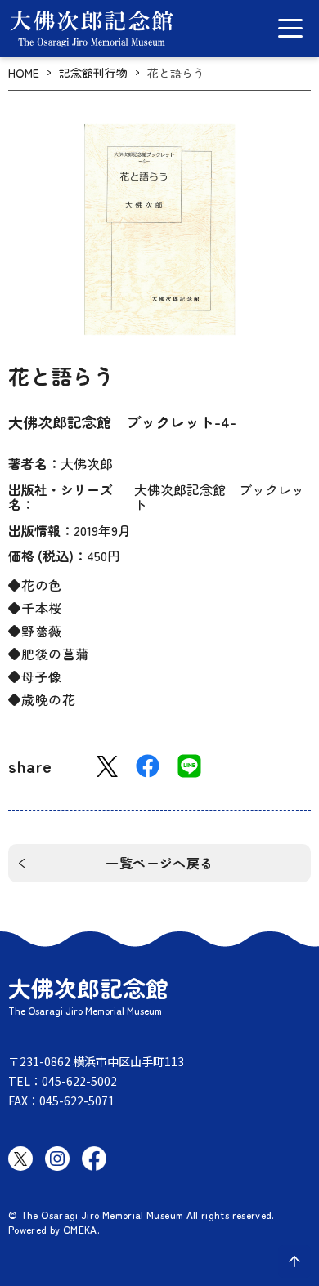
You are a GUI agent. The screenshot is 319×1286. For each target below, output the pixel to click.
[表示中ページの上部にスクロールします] (294, 1261)
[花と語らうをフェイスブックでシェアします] (148, 766)
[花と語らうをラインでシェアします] (189, 766)
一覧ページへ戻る (159, 863)
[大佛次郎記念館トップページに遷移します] (91, 28)
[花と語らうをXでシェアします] (107, 767)
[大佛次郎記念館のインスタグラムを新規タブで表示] (57, 1158)
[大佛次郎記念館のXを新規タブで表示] (20, 1158)
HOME (23, 73)
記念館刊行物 (93, 73)
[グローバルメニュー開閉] (290, 28)
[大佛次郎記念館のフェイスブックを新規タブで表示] (94, 1158)
